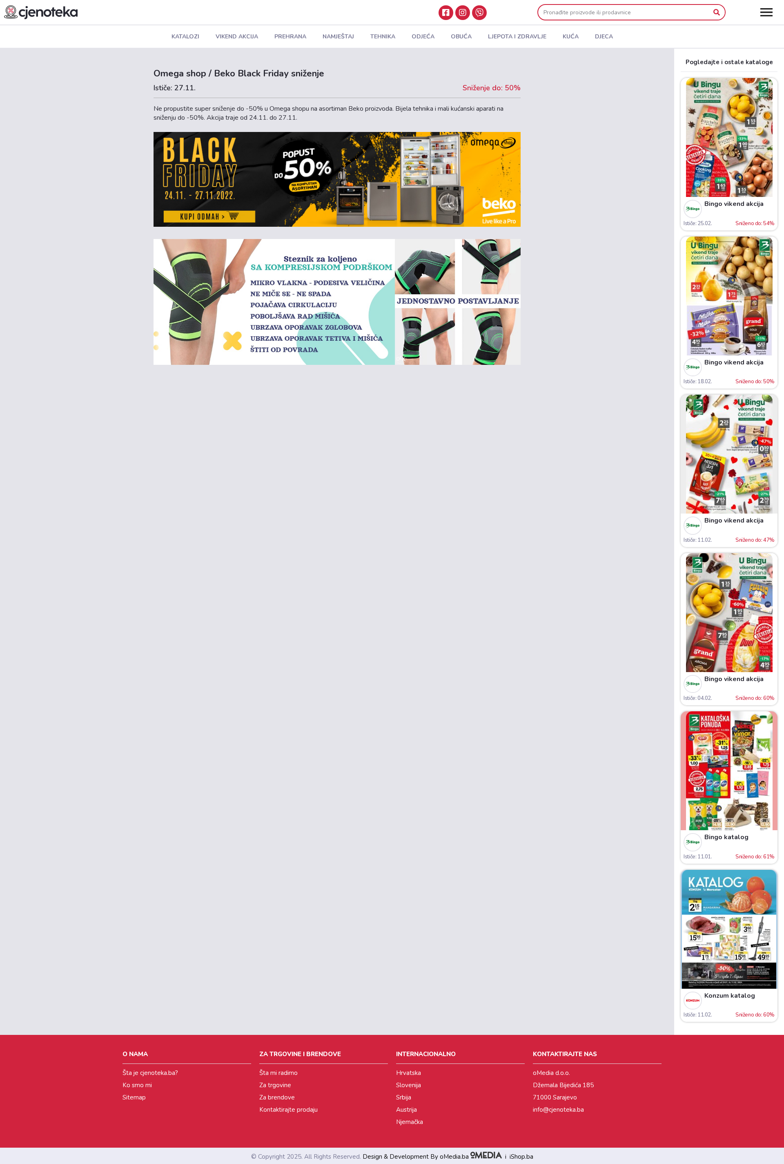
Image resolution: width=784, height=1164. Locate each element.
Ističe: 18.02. (698, 381)
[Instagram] (462, 12)
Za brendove (277, 1097)
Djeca (604, 36)
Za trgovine (275, 1085)
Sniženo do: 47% (755, 540)
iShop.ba (521, 1157)
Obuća (461, 36)
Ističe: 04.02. (698, 698)
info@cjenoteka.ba (558, 1110)
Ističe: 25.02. (698, 223)
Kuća (571, 36)
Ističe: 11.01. (698, 856)
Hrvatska (408, 1073)
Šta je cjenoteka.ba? (150, 1073)
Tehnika (382, 36)
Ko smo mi (137, 1085)
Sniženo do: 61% (755, 856)
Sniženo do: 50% (755, 381)
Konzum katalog (729, 995)
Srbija (403, 1097)
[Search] (716, 12)
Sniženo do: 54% (755, 223)
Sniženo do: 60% (755, 698)
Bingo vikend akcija (734, 203)
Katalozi (185, 36)
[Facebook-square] (446, 12)
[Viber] (479, 12)
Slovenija (408, 1085)
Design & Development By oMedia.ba (416, 1157)
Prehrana (290, 36)
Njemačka (409, 1122)
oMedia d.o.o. (551, 1073)
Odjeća (423, 36)
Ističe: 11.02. (698, 540)
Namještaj (338, 36)
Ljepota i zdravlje (517, 36)
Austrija (406, 1110)
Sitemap (134, 1097)
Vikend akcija (237, 36)
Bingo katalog (726, 837)
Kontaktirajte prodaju (288, 1110)
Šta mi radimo (278, 1073)
